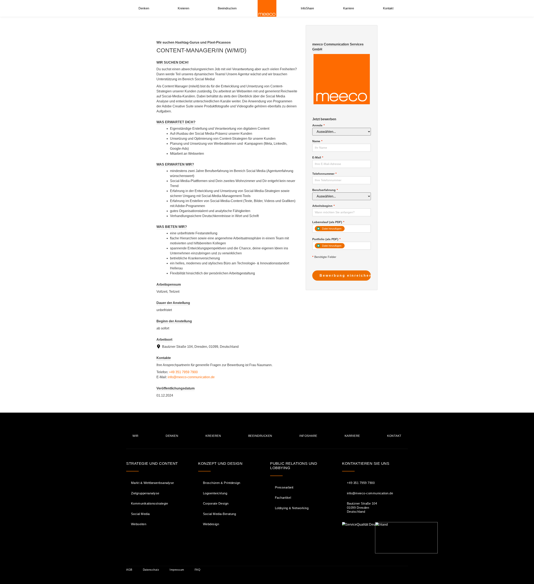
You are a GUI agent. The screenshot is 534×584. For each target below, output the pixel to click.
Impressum (177, 569)
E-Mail (317, 157)
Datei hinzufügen (331, 245)
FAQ (197, 569)
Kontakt (388, 8)
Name (317, 141)
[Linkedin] (390, 570)
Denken (144, 8)
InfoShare (307, 8)
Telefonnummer (324, 173)
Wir (135, 435)
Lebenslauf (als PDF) (328, 222)
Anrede (318, 125)
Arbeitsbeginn (323, 205)
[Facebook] (362, 570)
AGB (129, 569)
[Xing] (404, 570)
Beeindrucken (227, 8)
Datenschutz (151, 569)
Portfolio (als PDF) (326, 239)
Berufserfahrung (325, 189)
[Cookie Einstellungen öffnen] (9, 578)
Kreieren (183, 8)
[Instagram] (376, 570)
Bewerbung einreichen (345, 275)
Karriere (348, 8)
